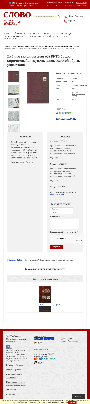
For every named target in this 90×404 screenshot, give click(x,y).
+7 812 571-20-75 (68, 6)
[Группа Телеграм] (13, 3)
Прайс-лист (53, 36)
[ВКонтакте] (57, 113)
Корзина (71, 21)
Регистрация (80, 16)
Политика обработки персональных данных (16, 383)
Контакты (12, 5)
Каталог (9, 364)
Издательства (12, 39)
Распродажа (67, 34)
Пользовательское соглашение (14, 376)
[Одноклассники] (60, 113)
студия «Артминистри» (70, 341)
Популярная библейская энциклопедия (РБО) (45, 305)
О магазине (20, 3)
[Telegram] (63, 113)
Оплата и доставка (31, 3)
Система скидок (13, 36)
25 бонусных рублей (63, 193)
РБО (74, 82)
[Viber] (66, 113)
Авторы (68, 36)
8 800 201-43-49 (81, 2)
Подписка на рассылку (41, 34)
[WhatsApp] (69, 113)
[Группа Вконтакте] (10, 3)
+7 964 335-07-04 (80, 6)
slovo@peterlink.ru (12, 361)
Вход (71, 16)
